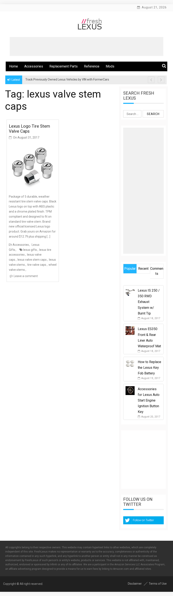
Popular (130, 269)
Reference (91, 66)
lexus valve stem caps (32, 259)
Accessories (33, 66)
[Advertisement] (86, 46)
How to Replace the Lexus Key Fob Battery (149, 367)
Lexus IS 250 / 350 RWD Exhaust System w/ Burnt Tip (149, 301)
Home (13, 66)
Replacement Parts (63, 66)
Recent (143, 269)
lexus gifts (30, 249)
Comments (156, 271)
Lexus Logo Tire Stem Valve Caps (29, 129)
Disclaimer (135, 583)
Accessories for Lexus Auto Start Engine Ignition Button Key (148, 400)
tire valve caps (36, 264)
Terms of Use (158, 583)
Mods (110, 66)
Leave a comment (26, 276)
